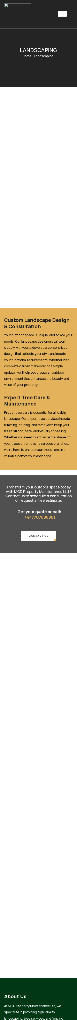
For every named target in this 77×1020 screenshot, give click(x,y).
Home (27, 56)
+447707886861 (39, 517)
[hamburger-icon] (62, 14)
